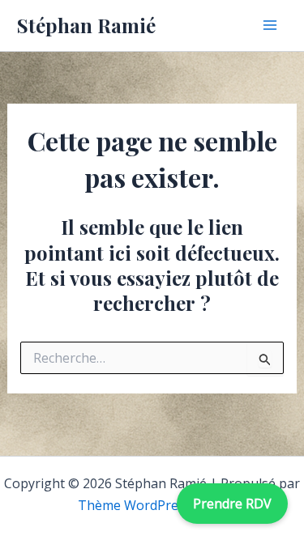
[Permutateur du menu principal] (270, 25)
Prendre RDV (232, 503)
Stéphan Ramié (86, 25)
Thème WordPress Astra (152, 505)
